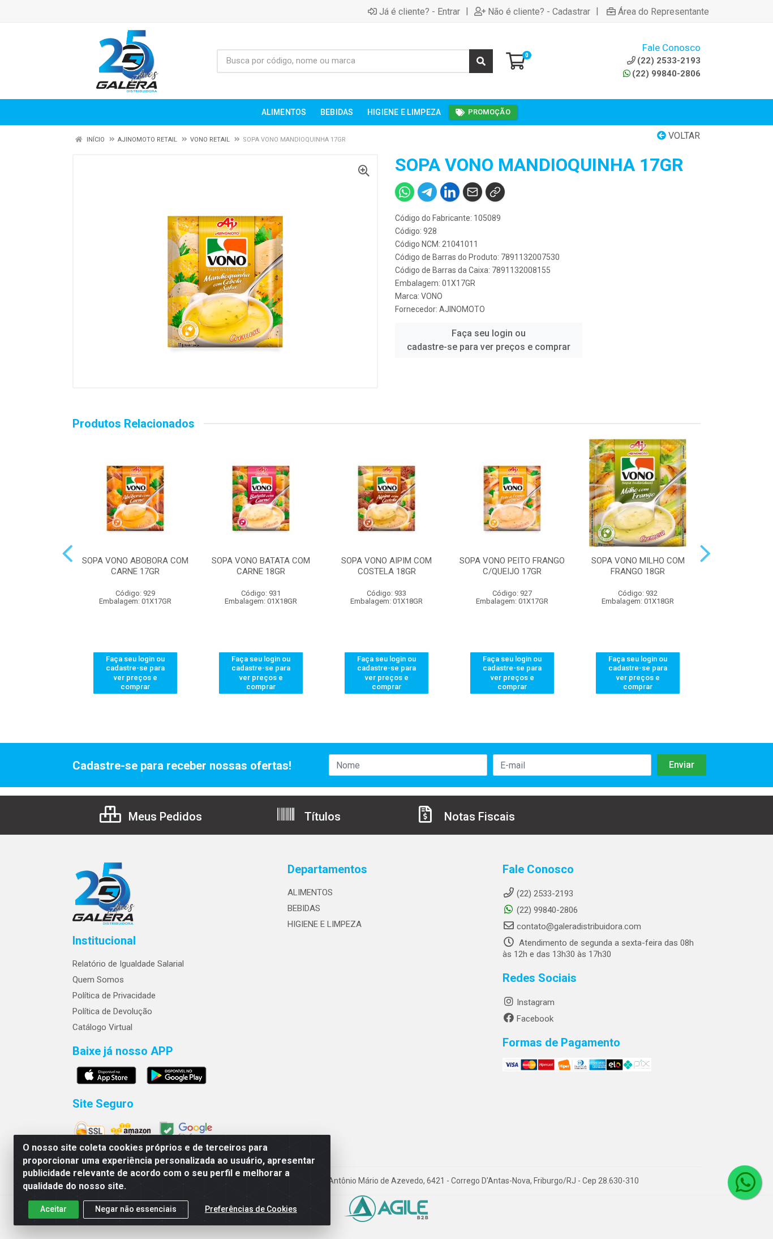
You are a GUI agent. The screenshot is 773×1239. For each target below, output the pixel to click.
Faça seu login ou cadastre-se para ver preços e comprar (488, 340)
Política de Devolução (112, 1011)
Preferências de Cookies (251, 1209)
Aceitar (53, 1209)
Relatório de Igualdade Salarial (128, 964)
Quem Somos (98, 980)
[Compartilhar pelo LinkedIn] (449, 192)
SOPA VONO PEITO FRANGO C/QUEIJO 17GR (512, 566)
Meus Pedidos (164, 816)
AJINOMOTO (462, 309)
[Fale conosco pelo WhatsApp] (745, 1182)
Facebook (535, 1019)
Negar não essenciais (136, 1209)
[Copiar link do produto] (495, 192)
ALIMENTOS (310, 892)
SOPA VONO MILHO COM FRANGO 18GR (638, 566)
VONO (432, 296)
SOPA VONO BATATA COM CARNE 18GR (261, 566)
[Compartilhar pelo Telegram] (427, 192)
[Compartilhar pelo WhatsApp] (404, 192)
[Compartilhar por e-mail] (472, 192)
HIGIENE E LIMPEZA (324, 924)
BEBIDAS (303, 908)
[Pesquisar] (481, 61)
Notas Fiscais (478, 816)
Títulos (321, 816)
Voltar (683, 135)
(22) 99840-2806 (666, 74)
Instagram (536, 1002)
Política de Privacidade (114, 995)
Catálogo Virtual (102, 1027)
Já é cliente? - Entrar (419, 11)
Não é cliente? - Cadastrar (539, 11)
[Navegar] (67, 554)
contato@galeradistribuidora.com (579, 926)
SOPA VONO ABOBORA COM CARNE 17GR (135, 566)
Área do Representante (663, 11)
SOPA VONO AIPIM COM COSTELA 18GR (386, 566)
